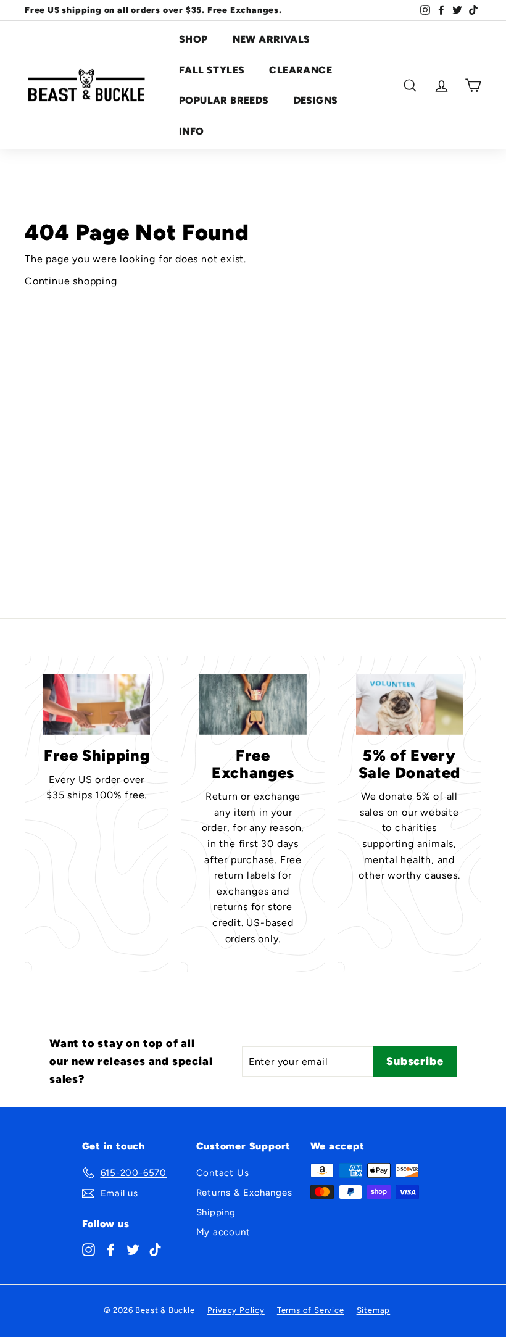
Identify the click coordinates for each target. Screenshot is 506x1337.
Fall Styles (211, 70)
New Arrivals (271, 39)
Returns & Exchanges (244, 1192)
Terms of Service (310, 1310)
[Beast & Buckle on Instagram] (88, 1248)
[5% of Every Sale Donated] (409, 704)
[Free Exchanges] (252, 704)
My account (223, 1232)
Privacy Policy (236, 1310)
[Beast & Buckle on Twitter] (132, 1248)
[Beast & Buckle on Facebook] (110, 1248)
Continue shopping (71, 281)
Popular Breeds (224, 100)
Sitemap (374, 1310)
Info (191, 131)
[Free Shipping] (96, 704)
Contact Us (222, 1172)
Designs (316, 100)
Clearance (300, 70)
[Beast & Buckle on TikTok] (155, 1248)
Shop (193, 39)
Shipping (216, 1212)
